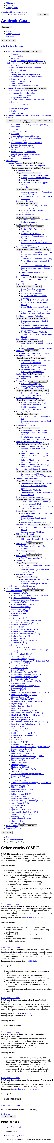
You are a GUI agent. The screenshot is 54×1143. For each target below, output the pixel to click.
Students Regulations (14, 63)
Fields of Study (12, 161)
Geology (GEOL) (18, 731)
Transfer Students (18, 83)
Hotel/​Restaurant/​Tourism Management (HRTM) (30, 746)
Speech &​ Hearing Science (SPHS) (25, 812)
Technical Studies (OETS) (21, 819)
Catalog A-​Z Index (13, 828)
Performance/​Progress (19, 109)
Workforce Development (21, 158)
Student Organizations (20, 156)
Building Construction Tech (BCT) (25, 629)
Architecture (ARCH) (19, 611)
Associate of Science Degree (32, 553)
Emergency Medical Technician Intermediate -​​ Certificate (33, 366)
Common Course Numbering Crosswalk (22, 588)
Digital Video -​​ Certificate (31, 293)
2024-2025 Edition (12, 46)
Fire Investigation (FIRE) (21, 717)
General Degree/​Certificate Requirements (27, 100)
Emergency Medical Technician (28, 355)
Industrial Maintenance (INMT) (23, 753)
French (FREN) (17, 726)
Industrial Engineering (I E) (22, 751)
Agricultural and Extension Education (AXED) (29, 595)
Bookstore (15, 134)
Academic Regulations (15, 88)
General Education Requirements (24, 586)
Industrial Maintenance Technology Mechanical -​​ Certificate (35, 465)
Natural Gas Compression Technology (31, 497)
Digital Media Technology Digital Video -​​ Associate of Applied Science (36, 312)
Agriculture (20, 180)
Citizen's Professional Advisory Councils (27, 138)
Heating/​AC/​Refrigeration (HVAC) (25, 735)
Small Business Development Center (25, 154)
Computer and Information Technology (31, 247)
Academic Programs (14, 163)
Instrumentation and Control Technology (32, 469)
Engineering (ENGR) (19, 704)
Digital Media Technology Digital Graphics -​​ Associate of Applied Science (37, 308)
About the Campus (13, 51)
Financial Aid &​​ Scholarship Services (26, 68)
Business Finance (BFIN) (21, 636)
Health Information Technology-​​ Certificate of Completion (34, 408)
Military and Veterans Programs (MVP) (26, 74)
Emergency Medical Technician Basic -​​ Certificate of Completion (36, 361)
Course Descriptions (14, 591)
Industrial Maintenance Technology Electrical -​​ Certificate (35, 461)
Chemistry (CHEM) (19, 643)
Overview (15, 106)
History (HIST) (17, 737)
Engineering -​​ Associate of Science (35, 376)
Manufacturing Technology (27, 478)
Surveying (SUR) (18, 816)
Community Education (20, 140)
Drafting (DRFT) (18, 683)
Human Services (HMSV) (21, 749)
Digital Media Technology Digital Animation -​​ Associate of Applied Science (34, 302)
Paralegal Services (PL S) (21, 785)
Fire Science (21, 379)
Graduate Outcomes (19, 70)
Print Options (7, 833)
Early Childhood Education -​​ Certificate (37, 348)
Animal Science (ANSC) (21, 607)
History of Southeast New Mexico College (28, 61)
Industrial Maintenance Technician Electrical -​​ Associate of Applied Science (34, 448)
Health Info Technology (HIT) (23, 733)
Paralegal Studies (23, 525)
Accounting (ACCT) (19, 593)
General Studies (22, 381)
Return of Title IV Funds (21, 81)
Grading (14, 102)
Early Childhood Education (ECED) (25, 686)
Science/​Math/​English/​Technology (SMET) (28, 801)
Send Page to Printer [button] (14, 1127)
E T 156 (28, 1013)
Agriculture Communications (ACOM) (26, 600)
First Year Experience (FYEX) (23, 719)
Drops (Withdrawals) (19, 97)
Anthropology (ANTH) (20, 609)
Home (8, 31)
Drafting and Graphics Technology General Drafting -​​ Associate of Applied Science (37, 334)
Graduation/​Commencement (22, 104)
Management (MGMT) (20, 762)
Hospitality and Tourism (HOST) (24, 744)
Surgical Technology (24, 560)
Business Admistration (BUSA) (23, 631)
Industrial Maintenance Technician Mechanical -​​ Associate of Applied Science (34, 455)
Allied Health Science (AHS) (22, 604)
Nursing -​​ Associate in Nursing (33, 518)
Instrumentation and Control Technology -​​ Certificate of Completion (36, 475)
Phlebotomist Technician (26, 534)
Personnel (15, 58)
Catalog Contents (13, 34)
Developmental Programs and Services (26, 143)
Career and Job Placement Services (25, 136)
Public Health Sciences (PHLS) (23, 798)
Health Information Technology (28, 398)
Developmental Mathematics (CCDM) (26, 674)
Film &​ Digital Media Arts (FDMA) (25, 715)
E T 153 (17, 1013)
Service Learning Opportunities (23, 152)
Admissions (15, 65)
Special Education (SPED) (21, 810)
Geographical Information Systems (30, 388)
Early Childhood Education (27, 339)
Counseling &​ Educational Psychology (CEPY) (30, 661)
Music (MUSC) (17, 771)
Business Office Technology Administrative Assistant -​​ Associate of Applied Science (36, 242)
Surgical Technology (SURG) (23, 814)
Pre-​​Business (21, 544)
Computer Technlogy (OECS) (23, 658)
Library (14, 149)
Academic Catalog (16, 20)
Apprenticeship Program (20, 131)
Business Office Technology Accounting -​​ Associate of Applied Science (34, 236)
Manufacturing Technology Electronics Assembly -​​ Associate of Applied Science (36, 485)
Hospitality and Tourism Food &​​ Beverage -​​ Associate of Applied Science (34, 432)
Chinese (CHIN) (17, 645)
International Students (19, 72)
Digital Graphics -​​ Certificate (32, 291)
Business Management (25, 215)
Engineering (21, 374)
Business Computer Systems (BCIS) (25, 634)
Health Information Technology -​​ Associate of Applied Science (34, 403)
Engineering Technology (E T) (23, 706)
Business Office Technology (27, 224)
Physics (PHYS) (17, 792)
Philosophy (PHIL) (18, 787)
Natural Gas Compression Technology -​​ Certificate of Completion (37, 507)
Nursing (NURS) (18, 776)
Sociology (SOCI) (18, 805)
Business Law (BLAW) (20, 638)
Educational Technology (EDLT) (24, 695)
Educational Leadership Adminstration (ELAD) (30, 692)
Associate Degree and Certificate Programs (28, 165)
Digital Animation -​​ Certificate (33, 289)
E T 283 (30, 1016)
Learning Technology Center (22, 147)
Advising (14, 129)
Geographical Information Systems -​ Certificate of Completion (35, 394)
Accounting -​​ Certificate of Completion (36, 175)
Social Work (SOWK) (20, 803)
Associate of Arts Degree (31, 384)
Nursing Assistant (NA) (20, 778)
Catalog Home (12, 8)
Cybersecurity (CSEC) (20, 668)
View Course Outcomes (10, 904)
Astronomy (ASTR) (19, 618)
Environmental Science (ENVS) (24, 710)
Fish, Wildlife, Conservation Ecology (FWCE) (29, 722)
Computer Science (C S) (20, 656)
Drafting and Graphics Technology (30, 316)
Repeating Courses (18, 79)
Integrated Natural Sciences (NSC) (25, 758)
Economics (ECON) (19, 688)
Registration (16, 111)
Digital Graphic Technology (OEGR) (26, 681)
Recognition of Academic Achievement (26, 77)
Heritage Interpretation (25, 411)
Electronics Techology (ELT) (22, 699)
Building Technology (24, 201)
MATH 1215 (32, 917)
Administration (17, 56)
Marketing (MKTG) (19, 765)
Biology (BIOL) (17, 627)
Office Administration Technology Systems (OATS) (31, 783)
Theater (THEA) (17, 821)
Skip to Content (12, 3)
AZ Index (10, 5)
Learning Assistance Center (22, 145)
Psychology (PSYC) (19, 796)
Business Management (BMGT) (24, 640)
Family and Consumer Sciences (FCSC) (27, 713)
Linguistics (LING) (18, 760)
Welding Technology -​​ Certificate (34, 584)
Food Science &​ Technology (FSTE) (25, 724)
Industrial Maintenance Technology (30, 442)
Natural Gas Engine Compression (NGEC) (28, 774)
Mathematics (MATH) (20, 767)
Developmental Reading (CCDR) (24, 677)
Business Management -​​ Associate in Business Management (35, 221)
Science (19, 551)
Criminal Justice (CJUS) (20, 663)
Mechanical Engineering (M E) (23, 769)
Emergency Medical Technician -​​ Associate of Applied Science (34, 370)
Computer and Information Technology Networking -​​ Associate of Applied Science (36, 261)
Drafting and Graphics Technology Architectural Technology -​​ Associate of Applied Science (37, 327)
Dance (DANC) (17, 670)
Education (20, 351)
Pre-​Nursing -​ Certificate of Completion (36, 522)
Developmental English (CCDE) (24, 672)
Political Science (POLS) (21, 794)
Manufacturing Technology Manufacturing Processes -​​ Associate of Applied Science (36, 492)
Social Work (21, 556)
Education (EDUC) (18, 690)
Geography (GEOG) (19, 728)
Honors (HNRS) (17, 740)
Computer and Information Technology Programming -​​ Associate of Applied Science (36, 268)
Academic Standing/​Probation (23, 93)
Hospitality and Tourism (25, 425)
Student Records (17, 113)
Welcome (14, 54)
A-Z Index (10, 36)
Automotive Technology (25, 187)
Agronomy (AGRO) (19, 602)
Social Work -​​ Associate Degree (33, 558)
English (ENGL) (17, 708)
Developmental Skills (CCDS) (23, 679)
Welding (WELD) (18, 823)
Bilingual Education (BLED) (22, 625)
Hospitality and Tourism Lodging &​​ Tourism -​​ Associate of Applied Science (36, 438)
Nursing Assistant (28, 520)
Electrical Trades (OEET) (21, 697)
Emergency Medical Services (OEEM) (26, 701)
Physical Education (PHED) (22, 789)
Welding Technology (24, 574)
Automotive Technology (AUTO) (24, 622)
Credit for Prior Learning (21, 95)
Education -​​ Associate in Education (35, 353)
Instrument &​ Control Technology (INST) (27, 756)
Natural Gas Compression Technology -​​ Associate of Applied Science (37, 503)
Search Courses (12, 826)
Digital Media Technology (26, 284)
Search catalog (7, 14)
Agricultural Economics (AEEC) (24, 598)
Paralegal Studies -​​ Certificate (32, 532)
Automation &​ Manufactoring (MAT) (26, 620)
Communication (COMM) (21, 654)
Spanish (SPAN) (17, 807)
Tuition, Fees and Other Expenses (24, 86)
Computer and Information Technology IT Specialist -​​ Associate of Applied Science (36, 254)
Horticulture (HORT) (19, 742)
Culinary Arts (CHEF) (20, 665)
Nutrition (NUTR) (18, 780)
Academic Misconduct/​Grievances (24, 91)
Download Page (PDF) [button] (15, 1135)
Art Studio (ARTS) (18, 616)
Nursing (19, 511)
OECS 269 (31, 1048)
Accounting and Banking (26, 170)
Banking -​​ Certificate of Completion (35, 178)
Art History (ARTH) (19, 613)
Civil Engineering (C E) (20, 647)
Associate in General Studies (32, 386)
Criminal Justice (22, 277)
